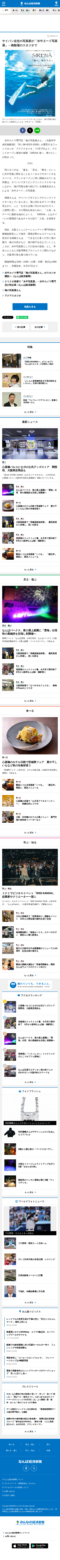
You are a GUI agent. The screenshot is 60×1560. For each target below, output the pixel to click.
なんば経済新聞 (30, 4)
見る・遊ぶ (25, 10)
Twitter (34, 1468)
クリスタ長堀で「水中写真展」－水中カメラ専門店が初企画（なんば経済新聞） (30, 283)
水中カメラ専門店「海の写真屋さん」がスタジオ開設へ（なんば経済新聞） (30, 274)
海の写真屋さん (13, 290)
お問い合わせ (9, 1491)
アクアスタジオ (13, 295)
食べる (15, 10)
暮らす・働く (44, 10)
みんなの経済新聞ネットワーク (30, 1523)
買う (34, 10)
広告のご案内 (9, 1495)
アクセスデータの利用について (16, 1487)
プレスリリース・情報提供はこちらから (20, 1483)
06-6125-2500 (31, 144)
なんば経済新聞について (13, 1479)
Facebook (26, 1468)
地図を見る (30, 306)
